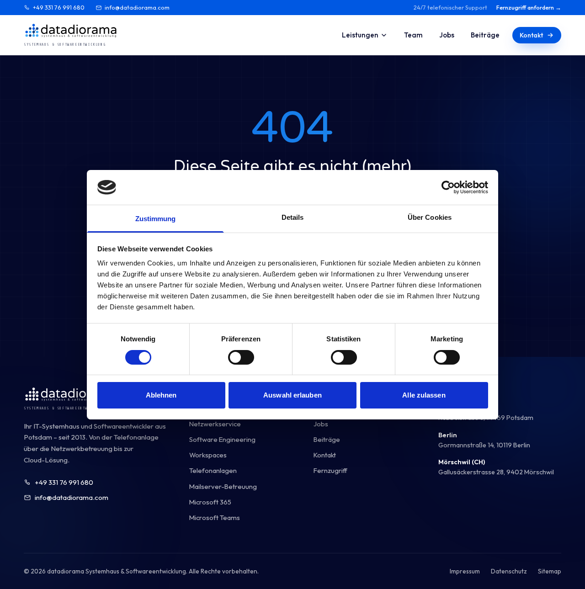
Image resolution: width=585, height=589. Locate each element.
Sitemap (549, 571)
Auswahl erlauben (292, 395)
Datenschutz (509, 571)
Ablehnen (161, 395)
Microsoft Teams (214, 517)
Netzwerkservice (215, 423)
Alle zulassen (423, 395)
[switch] (241, 357)
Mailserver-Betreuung (223, 486)
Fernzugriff (330, 470)
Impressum (465, 571)
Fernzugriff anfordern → (528, 7)
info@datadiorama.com (137, 7)
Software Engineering (222, 439)
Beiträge (485, 35)
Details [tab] (293, 217)
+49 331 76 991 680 (59, 7)
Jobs (446, 35)
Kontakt (531, 35)
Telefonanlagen (213, 470)
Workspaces (208, 455)
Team (413, 35)
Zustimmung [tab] (155, 219)
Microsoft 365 (210, 502)
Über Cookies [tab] (430, 217)
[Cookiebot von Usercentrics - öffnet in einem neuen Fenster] (448, 187)
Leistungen (360, 35)
